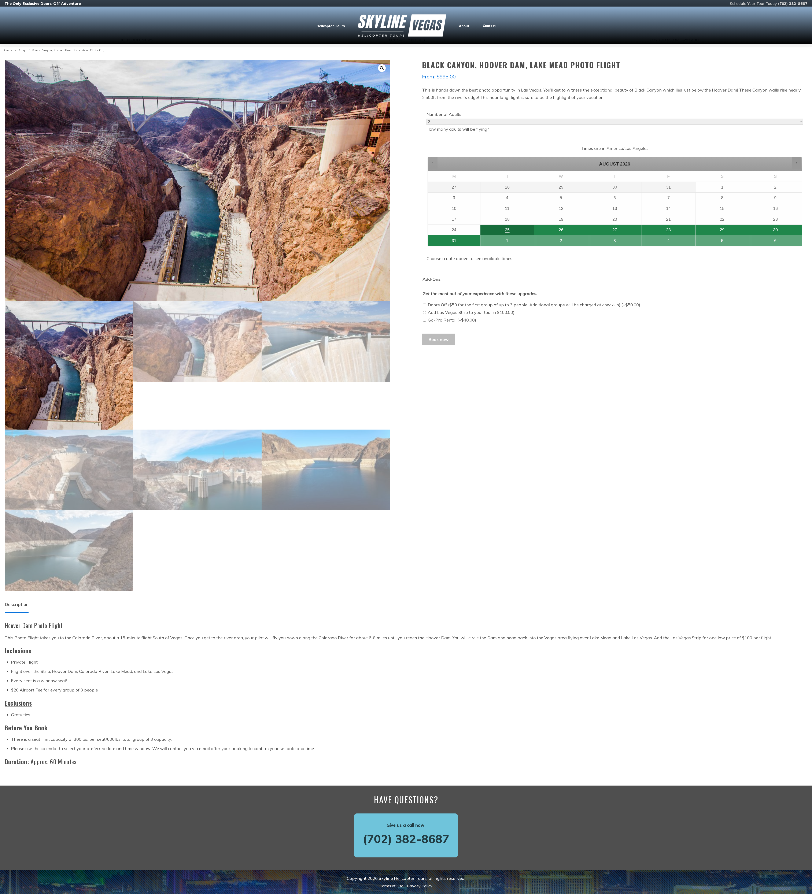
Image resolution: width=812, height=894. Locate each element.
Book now (438, 339)
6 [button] (763, 242)
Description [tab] (17, 604)
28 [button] (656, 231)
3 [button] (602, 242)
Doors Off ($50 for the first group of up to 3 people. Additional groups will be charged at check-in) (534, 304)
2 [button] (548, 242)
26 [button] (549, 231)
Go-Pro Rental (452, 320)
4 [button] (655, 242)
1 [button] (494, 242)
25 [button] (495, 231)
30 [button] (764, 231)
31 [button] (442, 242)
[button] (382, 68)
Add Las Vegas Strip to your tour (471, 312)
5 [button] (709, 242)
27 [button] (602, 231)
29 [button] (710, 231)
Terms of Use (391, 885)
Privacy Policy (419, 885)
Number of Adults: (444, 114)
